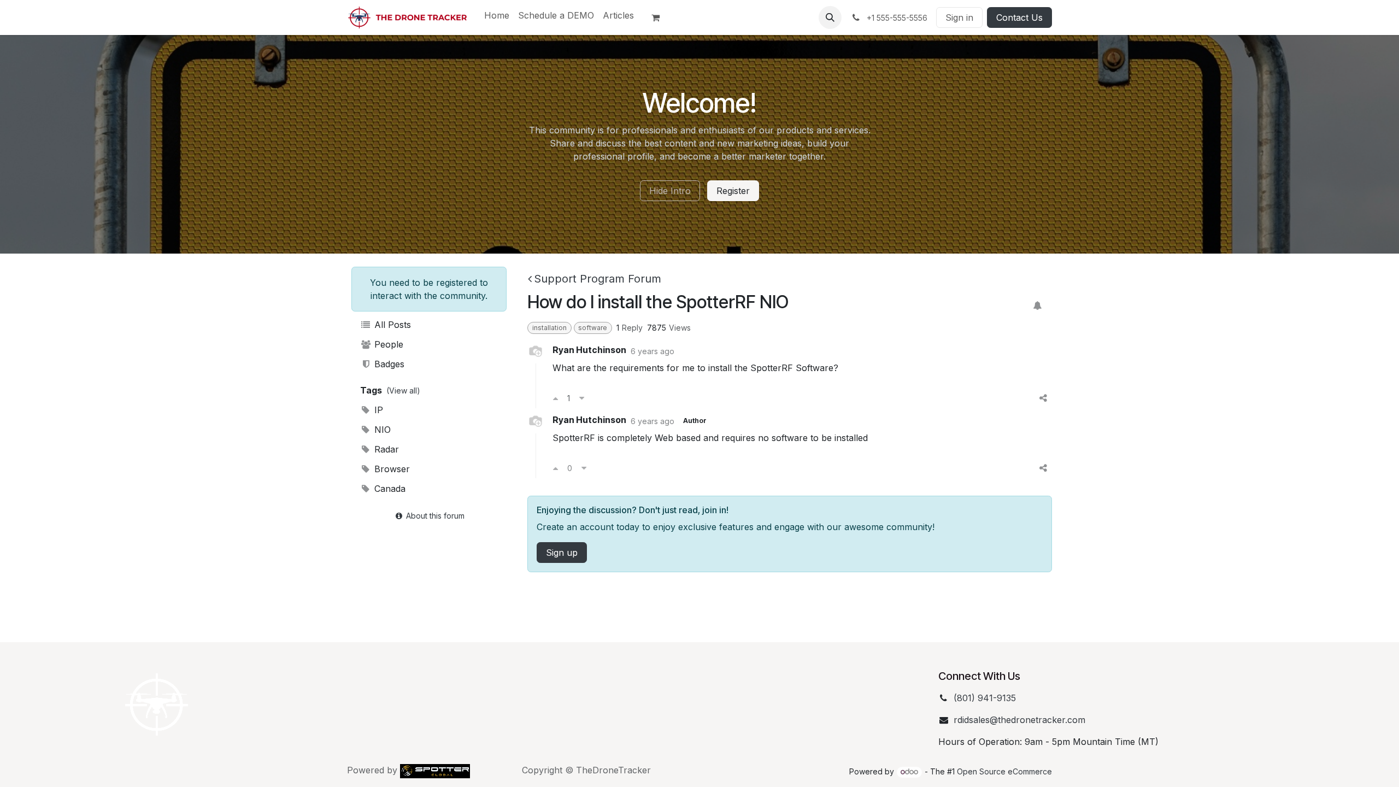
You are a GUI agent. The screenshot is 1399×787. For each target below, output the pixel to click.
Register (733, 190)
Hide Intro (670, 190)
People (387, 344)
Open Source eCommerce (1004, 771)
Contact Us (1019, 17)
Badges (388, 364)
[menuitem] (497, 15)
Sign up (562, 552)
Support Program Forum (597, 278)
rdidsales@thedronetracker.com (1019, 719)
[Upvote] (555, 398)
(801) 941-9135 (985, 697)
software (592, 328)
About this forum (434, 515)
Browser (391, 468)
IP (377, 409)
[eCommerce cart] (660, 17)
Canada (388, 488)
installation (549, 328)
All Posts (391, 324)
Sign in (959, 17)
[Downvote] (581, 398)
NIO (381, 429)
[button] (830, 17)
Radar (385, 449)
